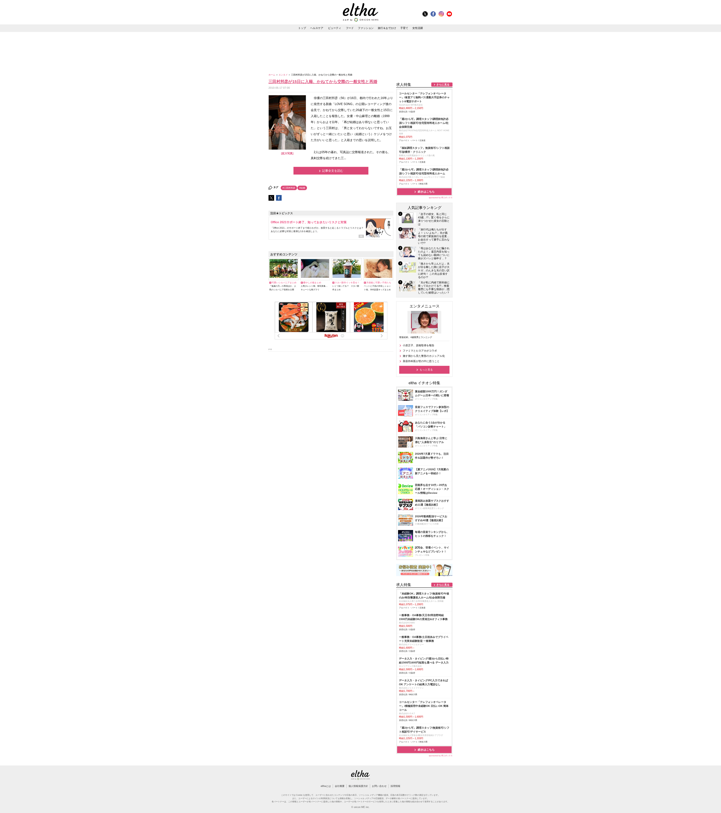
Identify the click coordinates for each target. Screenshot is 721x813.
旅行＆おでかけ (387, 27)
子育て (404, 27)
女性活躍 (417, 27)
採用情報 (395, 786)
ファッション (366, 27)
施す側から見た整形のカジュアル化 (424, 355)
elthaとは (326, 786)
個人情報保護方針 (358, 786)
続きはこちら (426, 191)
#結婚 (302, 188)
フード (350, 27)
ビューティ (334, 27)
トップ (302, 27)
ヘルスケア (316, 27)
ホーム (272, 74)
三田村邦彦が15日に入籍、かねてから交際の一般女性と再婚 (322, 81)
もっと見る (426, 369)
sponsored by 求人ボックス (441, 198)
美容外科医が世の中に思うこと (421, 361)
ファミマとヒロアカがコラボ (420, 350)
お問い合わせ (379, 786)
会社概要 (340, 786)
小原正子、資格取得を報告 (418, 345)
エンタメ (283, 74)
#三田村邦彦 (289, 188)
